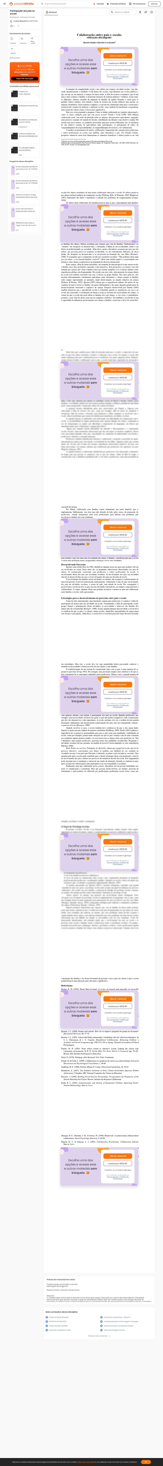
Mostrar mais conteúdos (97, 1336)
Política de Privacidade (121, 77)
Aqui (129, 70)
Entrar (154, 4)
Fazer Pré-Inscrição (24, 78)
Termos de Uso (113, 76)
